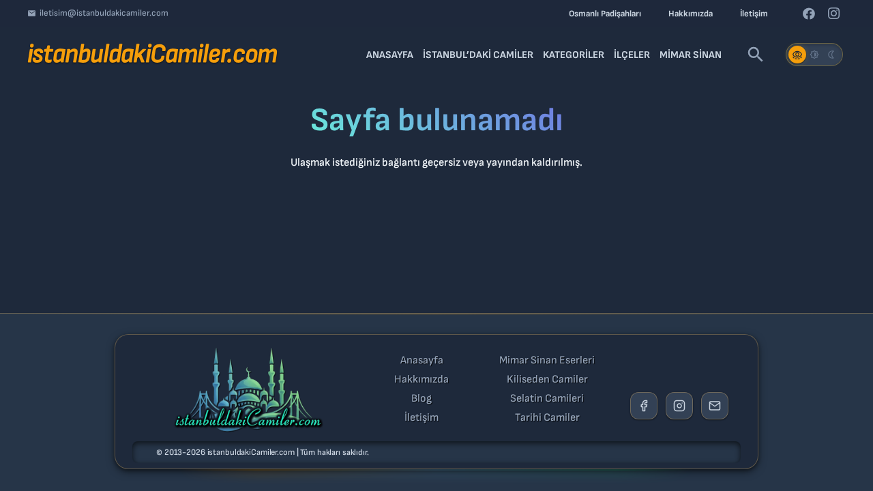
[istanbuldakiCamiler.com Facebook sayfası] (643, 405)
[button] (755, 54)
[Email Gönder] (714, 405)
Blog (421, 398)
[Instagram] (833, 13)
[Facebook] (809, 13)
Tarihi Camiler (547, 418)
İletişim (421, 418)
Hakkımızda (421, 379)
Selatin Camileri (547, 398)
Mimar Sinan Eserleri (547, 360)
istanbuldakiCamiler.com (251, 452)
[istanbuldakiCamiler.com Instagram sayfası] (679, 405)
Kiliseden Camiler (547, 379)
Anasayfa (421, 360)
